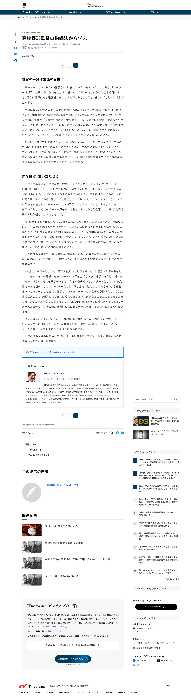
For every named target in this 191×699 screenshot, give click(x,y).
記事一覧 (154, 12)
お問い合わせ (64, 692)
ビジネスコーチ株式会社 (55, 379)
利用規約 (167, 685)
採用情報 (121, 692)
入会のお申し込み (75, 12)
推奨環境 (134, 692)
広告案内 (50, 692)
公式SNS (37, 692)
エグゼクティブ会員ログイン (115, 12)
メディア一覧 (24, 692)
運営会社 (109, 692)
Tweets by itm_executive (147, 600)
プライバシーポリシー (83, 692)
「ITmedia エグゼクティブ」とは (36, 12)
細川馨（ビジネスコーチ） (62, 485)
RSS (99, 692)
